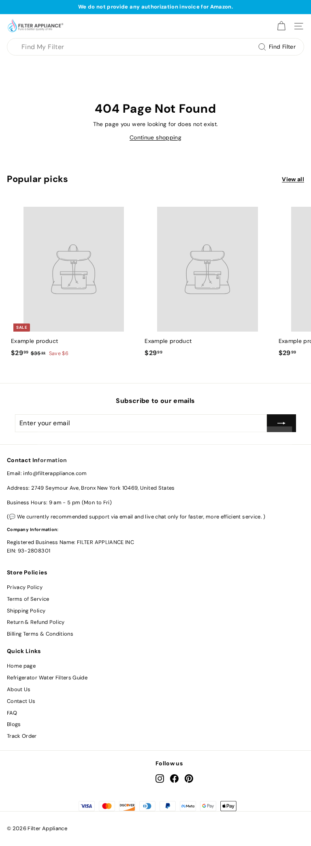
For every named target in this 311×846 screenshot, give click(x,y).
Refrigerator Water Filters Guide (47, 677)
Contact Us (21, 701)
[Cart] (281, 26)
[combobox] (155, 47)
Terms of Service (28, 598)
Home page (21, 665)
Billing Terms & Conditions (40, 633)
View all (293, 179)
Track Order (22, 735)
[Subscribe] (281, 423)
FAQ (12, 712)
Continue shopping (155, 137)
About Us (19, 689)
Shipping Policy (26, 610)
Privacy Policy (25, 587)
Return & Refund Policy (36, 622)
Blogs (14, 724)
